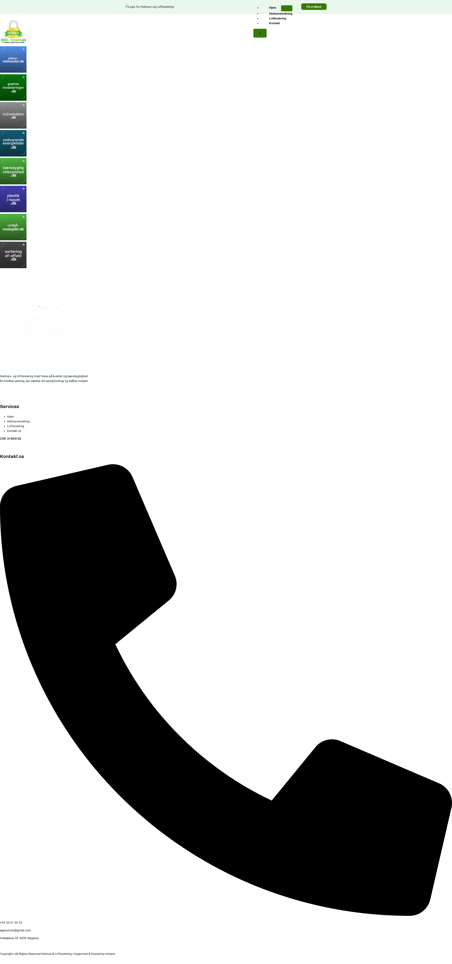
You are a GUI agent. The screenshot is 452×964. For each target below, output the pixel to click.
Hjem (272, 7)
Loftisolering (277, 18)
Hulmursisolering (280, 13)
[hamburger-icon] (286, 8)
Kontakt (274, 23)
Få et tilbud (314, 6)
